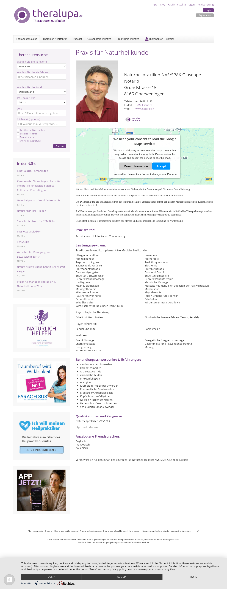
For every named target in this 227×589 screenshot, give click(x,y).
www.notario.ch (144, 108)
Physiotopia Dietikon (29, 231)
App (155, 4)
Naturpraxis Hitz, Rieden (31, 210)
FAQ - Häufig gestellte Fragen (177, 4)
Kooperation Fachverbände (155, 530)
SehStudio (23, 241)
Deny (51, 576)
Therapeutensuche (26, 39)
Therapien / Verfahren (55, 39)
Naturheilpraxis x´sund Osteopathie (38, 200)
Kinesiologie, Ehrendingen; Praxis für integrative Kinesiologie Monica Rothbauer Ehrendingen (39, 186)
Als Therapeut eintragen (40, 530)
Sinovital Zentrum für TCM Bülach (37, 221)
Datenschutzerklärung (116, 530)
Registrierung (206, 4)
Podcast (77, 39)
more (193, 576)
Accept (161, 166)
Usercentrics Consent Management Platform (152, 174)
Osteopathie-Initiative (99, 39)
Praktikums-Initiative (128, 39)
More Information (136, 166)
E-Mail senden (144, 105)
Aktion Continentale (181, 530)
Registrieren (205, 15)
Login (208, 10)
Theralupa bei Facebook (66, 530)
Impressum (134, 530)
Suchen (59, 146)
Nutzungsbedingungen (91, 530)
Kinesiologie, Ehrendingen (32, 171)
